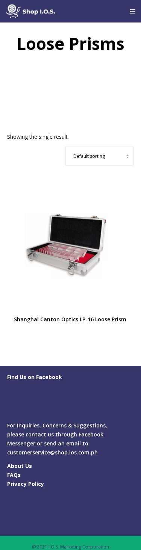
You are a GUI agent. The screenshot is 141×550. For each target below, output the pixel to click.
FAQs (14, 474)
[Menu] (130, 11)
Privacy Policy (25, 483)
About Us (19, 465)
